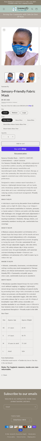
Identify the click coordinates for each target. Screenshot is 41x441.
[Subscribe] (35, 407)
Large (24, 113)
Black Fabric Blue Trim (11, 129)
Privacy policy (11, 436)
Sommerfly (13, 434)
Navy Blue (20, 120)
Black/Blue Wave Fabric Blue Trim (15, 124)
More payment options (20, 153)
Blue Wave (7, 120)
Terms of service (21, 436)
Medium (14, 113)
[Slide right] (39, 78)
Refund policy (32, 434)
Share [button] (5, 375)
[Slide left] (2, 78)
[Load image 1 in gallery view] (10, 78)
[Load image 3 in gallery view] (31, 78)
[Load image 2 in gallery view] (20, 78)
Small (5, 113)
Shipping (3, 102)
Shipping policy (31, 436)
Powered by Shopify (21, 434)
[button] (4, 9)
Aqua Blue (31, 120)
